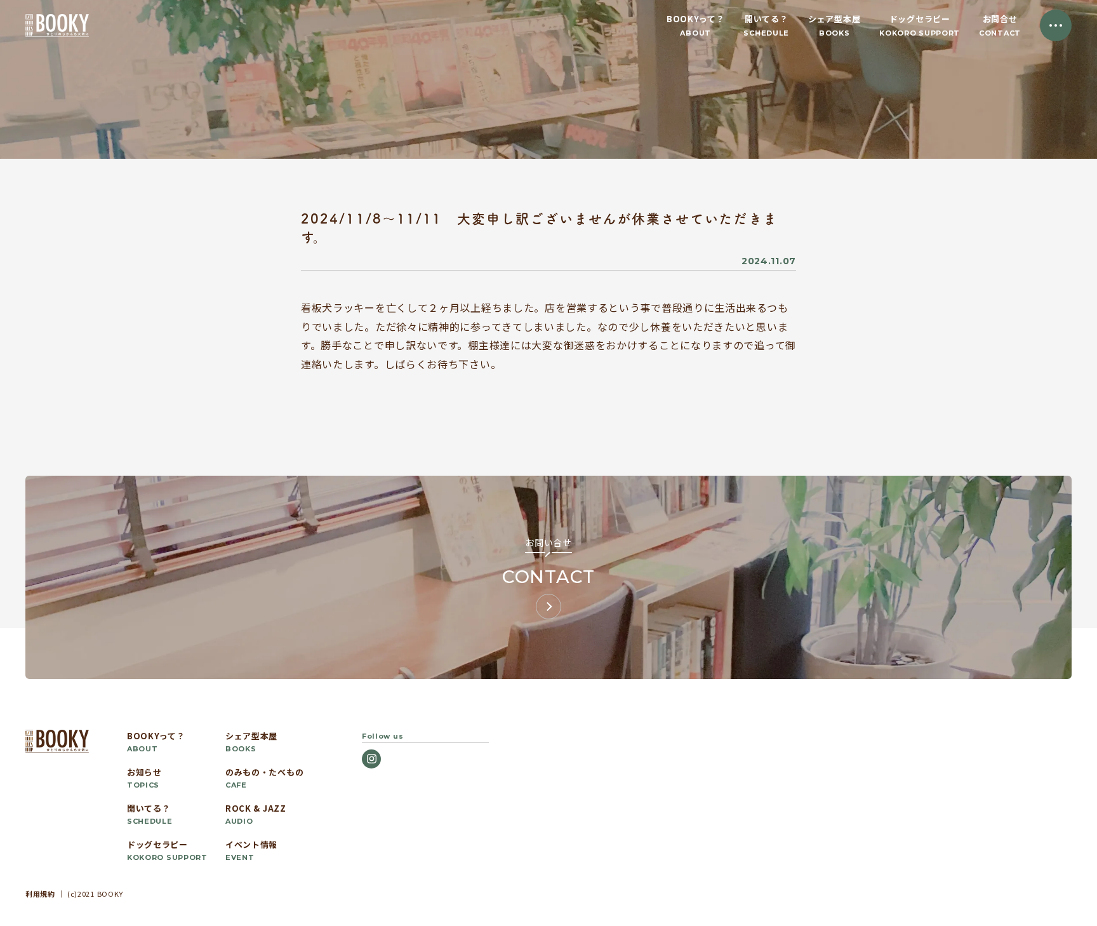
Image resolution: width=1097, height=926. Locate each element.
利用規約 (40, 894)
